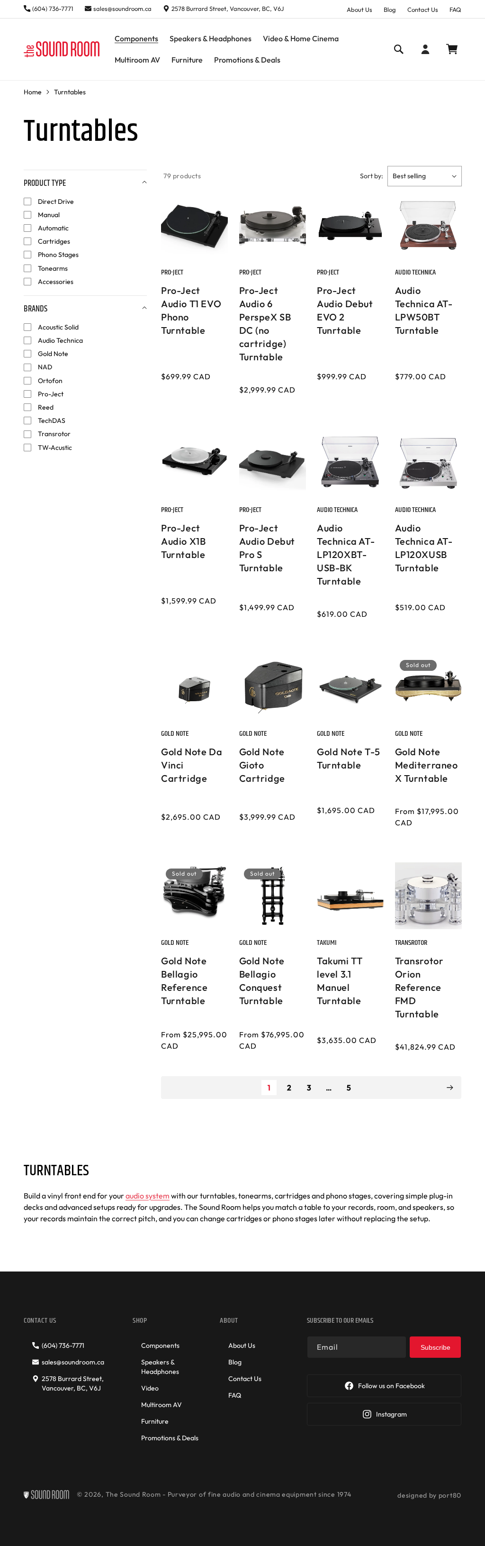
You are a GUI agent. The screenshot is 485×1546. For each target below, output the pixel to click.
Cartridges (54, 241)
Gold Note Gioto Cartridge (262, 765)
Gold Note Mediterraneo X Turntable (426, 765)
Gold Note (53, 353)
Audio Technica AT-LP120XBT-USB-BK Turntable (346, 554)
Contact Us (422, 9)
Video (150, 1388)
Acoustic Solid (58, 327)
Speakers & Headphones (160, 1367)
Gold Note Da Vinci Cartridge (191, 765)
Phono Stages (58, 254)
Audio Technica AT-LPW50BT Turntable (424, 310)
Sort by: (371, 176)
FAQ (455, 9)
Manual (49, 214)
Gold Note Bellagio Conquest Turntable (262, 980)
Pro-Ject (50, 394)
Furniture (155, 1421)
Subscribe (435, 1347)
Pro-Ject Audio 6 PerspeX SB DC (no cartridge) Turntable (265, 323)
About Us (359, 9)
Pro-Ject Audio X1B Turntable (183, 541)
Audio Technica (60, 340)
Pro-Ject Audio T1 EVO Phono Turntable (191, 310)
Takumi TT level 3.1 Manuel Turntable (339, 980)
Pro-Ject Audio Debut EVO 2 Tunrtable (345, 310)
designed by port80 (429, 1495)
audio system (148, 1195)
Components (160, 1345)
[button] (136, 38)
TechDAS (51, 420)
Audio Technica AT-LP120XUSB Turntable (424, 548)
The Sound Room (133, 1494)
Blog (390, 9)
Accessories (55, 281)
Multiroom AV (161, 1404)
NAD (45, 367)
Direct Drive (56, 201)
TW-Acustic (55, 447)
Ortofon (50, 380)
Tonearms (53, 268)
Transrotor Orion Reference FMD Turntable (419, 987)
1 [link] (269, 1087)
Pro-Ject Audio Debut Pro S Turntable (267, 548)
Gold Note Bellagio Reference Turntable (184, 980)
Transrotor (54, 434)
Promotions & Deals (169, 1438)
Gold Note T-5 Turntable (348, 758)
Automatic (53, 228)
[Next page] (449, 1087)
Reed (46, 407)
